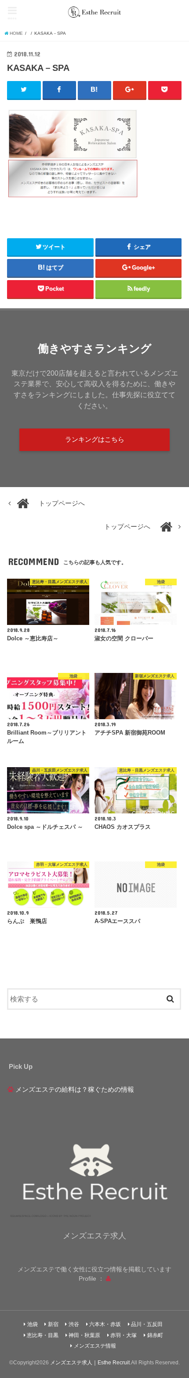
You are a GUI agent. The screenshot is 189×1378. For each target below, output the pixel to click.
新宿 (53, 1324)
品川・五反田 (147, 1324)
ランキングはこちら (94, 439)
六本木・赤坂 (105, 1324)
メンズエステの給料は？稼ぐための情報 (74, 1089)
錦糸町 (155, 1335)
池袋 (32, 1324)
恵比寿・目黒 (42, 1335)
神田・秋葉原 (84, 1335)
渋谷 (74, 1324)
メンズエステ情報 (95, 1345)
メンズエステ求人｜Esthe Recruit (90, 1362)
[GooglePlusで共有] (129, 90)
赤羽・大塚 (123, 1335)
